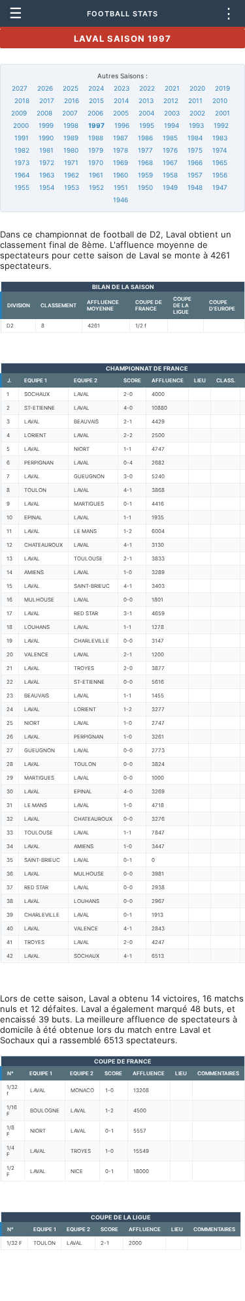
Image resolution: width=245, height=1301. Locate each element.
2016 (71, 100)
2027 (19, 88)
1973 (21, 162)
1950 (145, 187)
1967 (170, 162)
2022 (147, 88)
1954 (46, 187)
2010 (219, 100)
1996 (121, 125)
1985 (170, 138)
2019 (222, 88)
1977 (145, 150)
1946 (120, 200)
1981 (46, 150)
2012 (170, 100)
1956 (219, 175)
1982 (21, 150)
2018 (21, 100)
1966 (195, 162)
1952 (96, 187)
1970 (95, 162)
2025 (70, 88)
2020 (197, 88)
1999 (46, 125)
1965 (219, 162)
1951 (121, 187)
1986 (145, 138)
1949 (170, 187)
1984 (195, 138)
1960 (120, 175)
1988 (95, 138)
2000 (21, 125)
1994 (171, 125)
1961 (96, 175)
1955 (21, 187)
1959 (145, 175)
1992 (221, 125)
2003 (172, 113)
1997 (96, 125)
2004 (146, 113)
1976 (170, 150)
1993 (196, 125)
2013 (146, 100)
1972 (46, 162)
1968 (145, 162)
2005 (121, 113)
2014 (121, 100)
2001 (222, 113)
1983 (219, 138)
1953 (71, 187)
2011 (195, 100)
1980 (70, 150)
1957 (195, 175)
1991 (21, 138)
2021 (172, 88)
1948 (195, 187)
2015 (96, 100)
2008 (44, 113)
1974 (219, 150)
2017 (46, 100)
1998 (70, 125)
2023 (121, 88)
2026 (45, 88)
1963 (46, 175)
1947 (219, 187)
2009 (19, 113)
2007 (70, 113)
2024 (96, 88)
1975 (195, 150)
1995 (146, 125)
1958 (170, 175)
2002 (197, 113)
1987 (120, 138)
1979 (95, 150)
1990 (46, 138)
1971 (71, 162)
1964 (21, 175)
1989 (70, 138)
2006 (95, 113)
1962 (71, 175)
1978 (120, 150)
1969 (120, 162)
